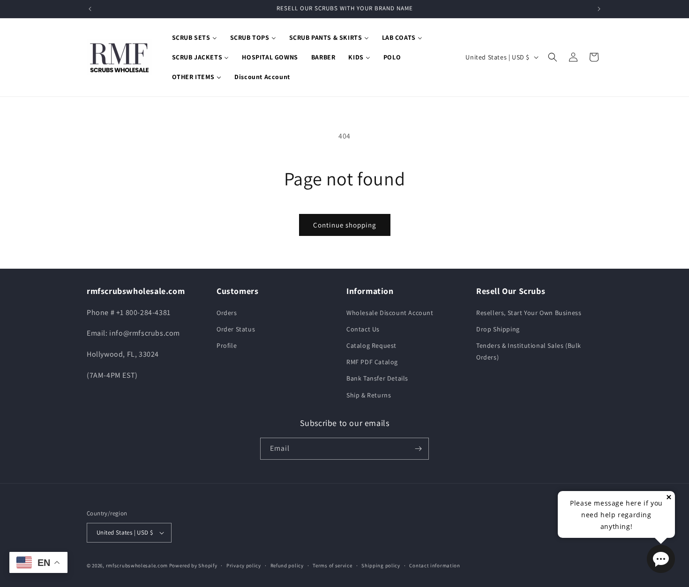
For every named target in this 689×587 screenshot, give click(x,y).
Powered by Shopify (193, 565)
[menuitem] (194, 37)
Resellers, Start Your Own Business (528, 312)
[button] (552, 57)
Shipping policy (380, 565)
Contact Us (363, 329)
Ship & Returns (368, 395)
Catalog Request (371, 345)
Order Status (236, 329)
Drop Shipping (498, 329)
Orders (227, 312)
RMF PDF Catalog (372, 362)
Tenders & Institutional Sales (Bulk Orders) (528, 351)
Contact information (434, 565)
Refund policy (287, 565)
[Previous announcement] (90, 9)
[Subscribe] (418, 449)
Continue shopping (344, 224)
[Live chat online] (661, 559)
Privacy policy (243, 565)
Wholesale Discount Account (390, 312)
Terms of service (332, 565)
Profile (227, 345)
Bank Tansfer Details (377, 378)
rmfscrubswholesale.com (137, 565)
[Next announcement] (599, 9)
